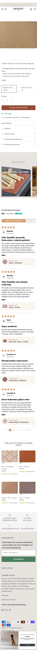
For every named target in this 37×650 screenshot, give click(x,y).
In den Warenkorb (18, 108)
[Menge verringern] (3, 100)
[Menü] (2, 9)
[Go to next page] (30, 430)
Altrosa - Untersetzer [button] (15, 263)
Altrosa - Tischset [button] (14, 307)
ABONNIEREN (18, 559)
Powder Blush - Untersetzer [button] (17, 380)
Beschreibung (6, 123)
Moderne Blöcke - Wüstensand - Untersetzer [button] (19, 422)
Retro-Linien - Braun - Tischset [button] (18, 341)
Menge (4, 96)
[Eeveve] (18, 9)
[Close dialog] (35, 632)
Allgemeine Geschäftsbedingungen (12, 628)
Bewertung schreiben (13, 221)
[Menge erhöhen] (11, 100)
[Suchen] (6, 9)
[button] (4, 262)
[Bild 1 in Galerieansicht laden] (18, 34)
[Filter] (29, 221)
